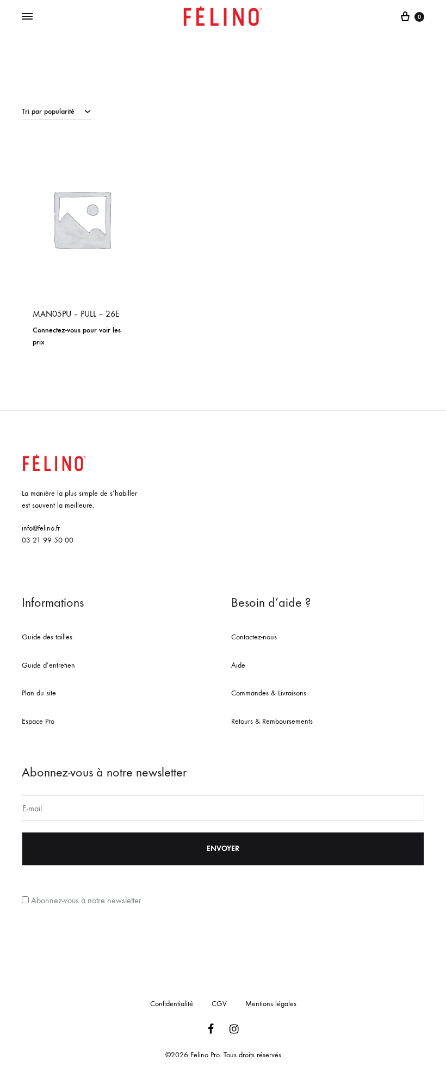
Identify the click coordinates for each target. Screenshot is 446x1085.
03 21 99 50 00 (47, 540)
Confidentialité (171, 1003)
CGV (219, 1003)
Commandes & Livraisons (268, 693)
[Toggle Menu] (27, 17)
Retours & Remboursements (272, 721)
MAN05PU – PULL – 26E (76, 314)
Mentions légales (270, 1003)
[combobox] (57, 111)
